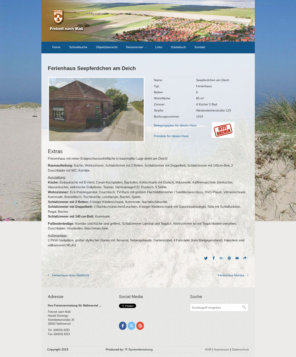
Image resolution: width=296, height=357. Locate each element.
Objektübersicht (106, 47)
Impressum (221, 349)
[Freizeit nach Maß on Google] (140, 326)
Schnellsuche (78, 47)
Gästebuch (178, 47)
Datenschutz (240, 349)
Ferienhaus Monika (231, 275)
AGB (208, 349)
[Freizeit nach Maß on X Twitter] (131, 326)
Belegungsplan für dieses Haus (175, 125)
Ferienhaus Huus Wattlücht (70, 275)
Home (56, 47)
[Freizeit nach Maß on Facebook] (123, 326)
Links (158, 47)
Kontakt (200, 47)
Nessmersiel (135, 47)
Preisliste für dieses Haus (171, 136)
